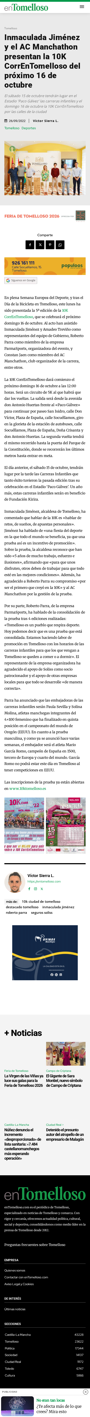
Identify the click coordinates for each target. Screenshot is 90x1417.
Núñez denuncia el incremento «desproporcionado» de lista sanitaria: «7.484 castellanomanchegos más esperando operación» (22, 1144)
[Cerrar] (85, 1392)
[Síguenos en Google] (20, 288)
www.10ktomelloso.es (27, 788)
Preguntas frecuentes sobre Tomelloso (34, 1245)
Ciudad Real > (55, 1125)
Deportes (29, 128)
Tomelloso (10, 28)
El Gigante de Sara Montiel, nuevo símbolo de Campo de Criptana (64, 1081)
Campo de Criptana (58, 1071)
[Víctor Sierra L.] (14, 882)
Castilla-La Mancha (16, 1125)
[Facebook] (30, 244)
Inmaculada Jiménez (58, 907)
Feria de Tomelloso (16, 1071)
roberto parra (16, 912)
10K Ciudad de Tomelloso (41, 901)
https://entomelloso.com (44, 881)
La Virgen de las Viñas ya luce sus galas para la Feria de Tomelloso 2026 (23, 1081)
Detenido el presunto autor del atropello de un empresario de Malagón (65, 1135)
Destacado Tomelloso (22, 907)
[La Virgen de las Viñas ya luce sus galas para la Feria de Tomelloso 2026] (24, 1054)
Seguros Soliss (41, 912)
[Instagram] (35, 888)
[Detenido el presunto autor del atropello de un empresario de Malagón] (66, 1108)
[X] (40, 244)
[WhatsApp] (60, 244)
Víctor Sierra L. (46, 121)
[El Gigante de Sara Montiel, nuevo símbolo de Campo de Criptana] (66, 1054)
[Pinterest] (50, 244)
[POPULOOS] (45, 274)
